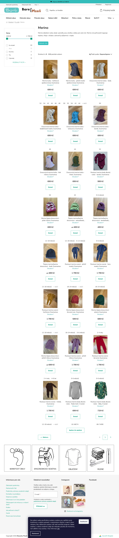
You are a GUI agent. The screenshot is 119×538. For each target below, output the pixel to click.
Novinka (20, 52)
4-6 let (53, 378)
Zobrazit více (43, 43)
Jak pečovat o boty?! (12, 510)
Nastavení (35, 533)
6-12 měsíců (80, 241)
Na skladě (20, 45)
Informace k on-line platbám (15, 500)
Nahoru (45, 437)
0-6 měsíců (100, 195)
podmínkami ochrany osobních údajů (45, 501)
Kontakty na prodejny (13, 494)
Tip (20, 55)
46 (56, 103)
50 (64, 103)
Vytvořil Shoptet (107, 536)
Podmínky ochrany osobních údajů (17, 491)
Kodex (8, 507)
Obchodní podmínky (12, 5)
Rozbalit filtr (18, 62)
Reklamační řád (26, 5)
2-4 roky (100, 333)
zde (58, 529)
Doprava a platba (11, 497)
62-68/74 (75, 424)
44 (52, 103)
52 (40, 103)
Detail (50, 95)
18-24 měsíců (72, 287)
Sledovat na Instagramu (75, 511)
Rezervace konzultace (13, 516)
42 (48, 103)
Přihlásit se (40, 506)
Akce (20, 48)
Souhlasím (83, 522)
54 (44, 103)
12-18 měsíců (50, 241)
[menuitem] (11, 18)
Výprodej (20, 58)
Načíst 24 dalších (75, 430)
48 (59, 103)
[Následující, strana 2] (105, 437)
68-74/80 (100, 424)
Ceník (8, 513)
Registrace (108, 4)
